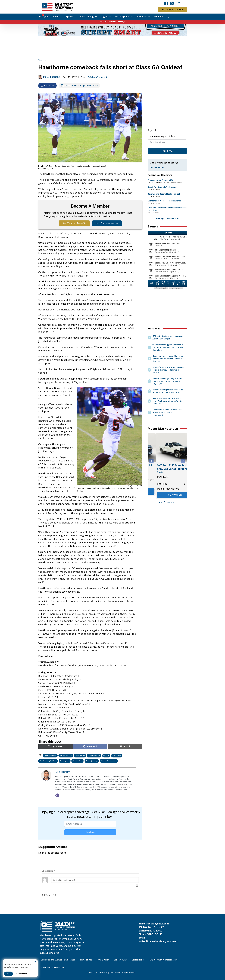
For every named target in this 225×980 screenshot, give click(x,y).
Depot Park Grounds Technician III (163, 187)
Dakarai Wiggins (66, 755)
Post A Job (160, 218)
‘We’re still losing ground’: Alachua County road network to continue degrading (167, 347)
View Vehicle (167, 494)
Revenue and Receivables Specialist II (164, 194)
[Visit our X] (172, 3)
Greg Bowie (117, 755)
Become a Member (172, 9)
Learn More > (22, 974)
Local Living (87, 16)
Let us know (157, 167)
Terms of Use (86, 960)
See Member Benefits (74, 223)
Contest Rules (120, 960)
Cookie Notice (138, 960)
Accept (8, 974)
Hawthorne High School (48, 761)
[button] (151, 461)
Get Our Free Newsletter (111, 22)
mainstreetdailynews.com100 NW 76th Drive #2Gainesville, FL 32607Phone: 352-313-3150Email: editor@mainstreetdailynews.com (158, 932)
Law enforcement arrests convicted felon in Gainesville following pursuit (168, 370)
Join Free (90, 832)
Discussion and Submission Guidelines (58, 960)
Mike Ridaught (51, 76)
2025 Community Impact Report (163, 960)
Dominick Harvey (94, 755)
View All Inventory (167, 502)
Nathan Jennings (92, 761)
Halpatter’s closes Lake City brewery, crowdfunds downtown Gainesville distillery (168, 358)
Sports (69, 16)
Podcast (158, 16)
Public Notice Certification (52, 967)
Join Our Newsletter (107, 223)
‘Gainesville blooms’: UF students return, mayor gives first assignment (167, 412)
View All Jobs (173, 218)
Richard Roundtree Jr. (108, 761)
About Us (141, 16)
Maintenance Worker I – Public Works (164, 201)
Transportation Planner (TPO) (161, 180)
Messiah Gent (77, 761)
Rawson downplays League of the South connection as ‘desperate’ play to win (167, 381)
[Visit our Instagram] (178, 3)
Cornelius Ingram (50, 755)
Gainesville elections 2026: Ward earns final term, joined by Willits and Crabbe (167, 401)
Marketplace (122, 16)
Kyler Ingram (64, 761)
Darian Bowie (80, 755)
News (55, 16)
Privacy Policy (103, 960)
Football (106, 755)
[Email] (57, 795)
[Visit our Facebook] (166, 3)
